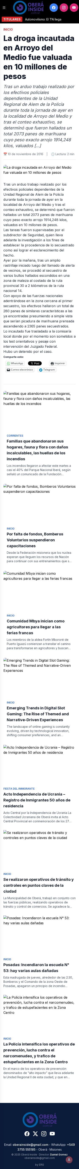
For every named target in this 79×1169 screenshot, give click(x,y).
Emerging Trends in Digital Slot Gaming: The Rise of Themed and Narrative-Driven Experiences (38, 714)
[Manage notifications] (69, 1159)
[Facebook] (54, 7)
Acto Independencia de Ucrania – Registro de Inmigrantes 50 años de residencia (36, 800)
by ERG (39, 1164)
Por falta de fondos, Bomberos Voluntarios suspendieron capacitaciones (35, 540)
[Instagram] (64, 7)
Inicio (8, 29)
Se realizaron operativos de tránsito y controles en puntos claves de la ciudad (38, 885)
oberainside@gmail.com (30, 1144)
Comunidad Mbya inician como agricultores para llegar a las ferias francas (35, 627)
